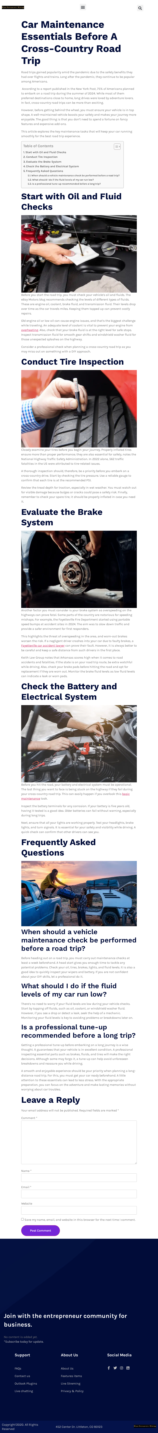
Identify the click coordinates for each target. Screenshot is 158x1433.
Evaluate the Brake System (43, 161)
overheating (29, 330)
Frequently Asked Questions (44, 171)
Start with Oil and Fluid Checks (45, 152)
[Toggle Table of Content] (115, 146)
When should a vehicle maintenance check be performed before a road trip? (75, 175)
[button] (83, 7)
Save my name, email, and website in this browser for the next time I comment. (79, 1220)
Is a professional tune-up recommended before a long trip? (66, 183)
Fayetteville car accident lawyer (43, 645)
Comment (29, 1118)
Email (26, 1187)
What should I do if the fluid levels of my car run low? (63, 179)
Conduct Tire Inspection (42, 157)
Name (26, 1171)
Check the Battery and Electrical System (52, 166)
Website (26, 1203)
